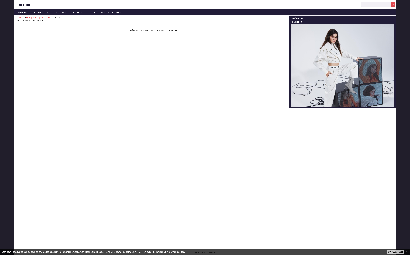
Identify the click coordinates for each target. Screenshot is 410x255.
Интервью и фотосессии (38, 17)
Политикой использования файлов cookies (163, 252)
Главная (24, 4)
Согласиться (395, 252)
